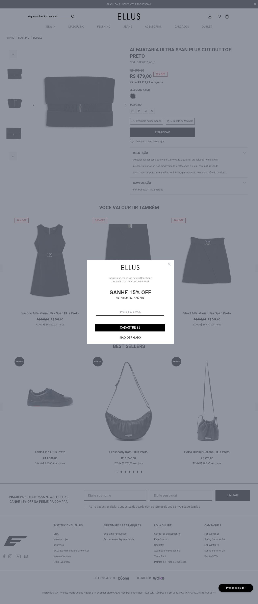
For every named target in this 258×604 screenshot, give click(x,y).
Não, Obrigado (130, 337)
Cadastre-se (130, 327)
